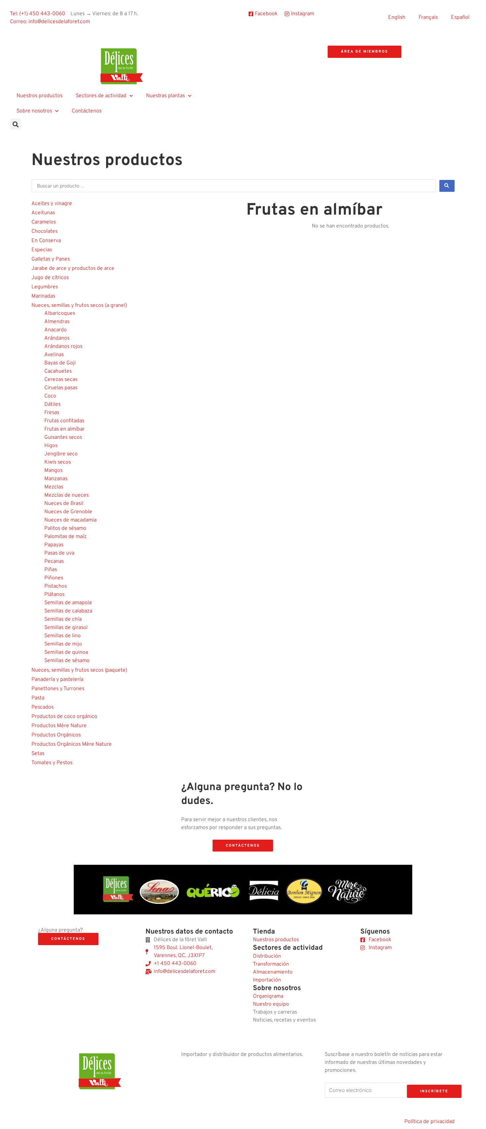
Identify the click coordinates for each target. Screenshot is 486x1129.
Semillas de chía (63, 619)
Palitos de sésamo (65, 528)
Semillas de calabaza (68, 611)
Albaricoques (59, 313)
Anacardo (55, 330)
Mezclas (53, 487)
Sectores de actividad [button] (101, 96)
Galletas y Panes (50, 259)
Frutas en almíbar (64, 429)
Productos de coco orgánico (64, 716)
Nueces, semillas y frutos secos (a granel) (79, 305)
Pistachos (55, 586)
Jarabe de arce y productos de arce (72, 268)
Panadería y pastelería (57, 679)
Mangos (53, 470)
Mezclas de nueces (66, 495)
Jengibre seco (61, 454)
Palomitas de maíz (65, 536)
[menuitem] (397, 17)
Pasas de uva (59, 553)
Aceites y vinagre (51, 203)
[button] (15, 124)
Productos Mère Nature (59, 726)
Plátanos (54, 594)
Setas (37, 753)
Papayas (53, 545)
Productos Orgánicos (56, 735)
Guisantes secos (63, 437)
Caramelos (43, 222)
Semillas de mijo (63, 644)
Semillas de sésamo (67, 660)
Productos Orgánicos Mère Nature (71, 744)
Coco (50, 396)
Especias (41, 250)
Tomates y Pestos (51, 763)
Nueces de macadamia (70, 520)
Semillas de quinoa (66, 652)
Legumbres (44, 287)
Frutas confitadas (64, 421)
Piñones (53, 578)
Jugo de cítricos (50, 277)
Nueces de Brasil (63, 503)
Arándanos (56, 338)
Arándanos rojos (63, 346)
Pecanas (54, 561)
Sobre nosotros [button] (34, 111)
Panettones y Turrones (57, 689)
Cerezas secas (60, 379)
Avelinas (54, 355)
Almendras (56, 321)
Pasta (37, 698)
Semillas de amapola (68, 603)
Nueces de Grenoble (68, 512)
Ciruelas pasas (60, 388)
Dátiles (52, 404)
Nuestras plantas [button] (165, 96)
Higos (51, 445)
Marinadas (43, 296)
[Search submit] (447, 186)
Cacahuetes (58, 371)
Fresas (51, 412)
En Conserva (46, 240)
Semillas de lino (62, 636)
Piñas (50, 569)
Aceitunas (43, 213)
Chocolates (44, 231)
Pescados (42, 707)
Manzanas (55, 479)
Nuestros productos (39, 96)
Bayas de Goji (60, 363)
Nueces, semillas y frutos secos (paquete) (79, 670)
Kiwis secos (57, 462)
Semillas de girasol (66, 627)
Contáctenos (86, 111)
